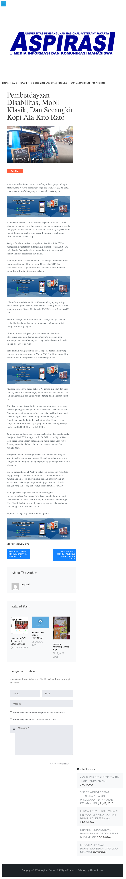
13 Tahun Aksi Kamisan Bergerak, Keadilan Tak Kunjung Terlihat (17, 554)
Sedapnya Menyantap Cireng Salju (61, 647)
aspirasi (39, 158)
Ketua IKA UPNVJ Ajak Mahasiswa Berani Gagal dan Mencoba (99, 848)
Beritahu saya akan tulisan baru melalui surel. (34, 719)
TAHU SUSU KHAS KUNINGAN (38, 635)
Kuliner (15, 171)
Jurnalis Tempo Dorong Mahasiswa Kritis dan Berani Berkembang (99, 833)
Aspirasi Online (47, 870)
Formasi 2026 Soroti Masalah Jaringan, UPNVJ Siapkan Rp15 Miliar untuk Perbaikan (99, 815)
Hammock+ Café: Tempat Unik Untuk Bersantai (18, 641)
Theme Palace (96, 870)
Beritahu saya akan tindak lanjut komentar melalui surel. (40, 712)
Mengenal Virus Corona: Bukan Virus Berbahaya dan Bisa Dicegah (66, 555)
